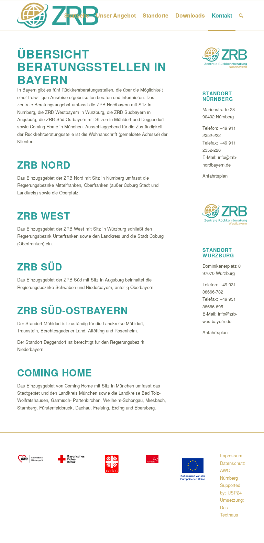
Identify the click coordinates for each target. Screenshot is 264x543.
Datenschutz (232, 463)
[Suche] (241, 15)
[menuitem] (76, 15)
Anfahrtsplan (215, 175)
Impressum (231, 455)
